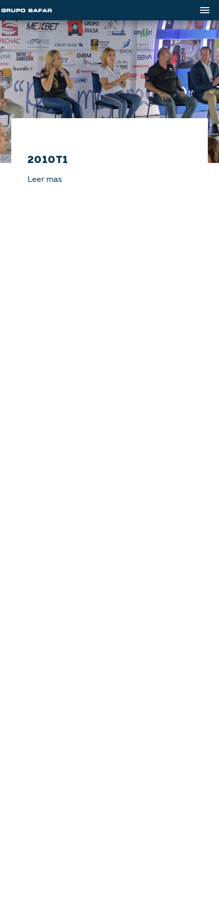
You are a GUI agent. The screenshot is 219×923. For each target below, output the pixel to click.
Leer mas (45, 180)
